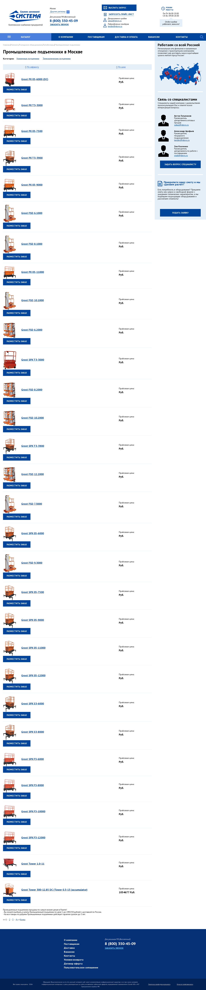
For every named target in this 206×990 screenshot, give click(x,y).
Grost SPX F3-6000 (32, 759)
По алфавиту (33, 67)
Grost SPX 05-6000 (32, 533)
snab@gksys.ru (181, 155)
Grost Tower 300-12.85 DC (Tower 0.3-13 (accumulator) (54, 889)
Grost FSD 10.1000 (32, 300)
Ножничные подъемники (28, 58)
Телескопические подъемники (57, 58)
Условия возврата (73, 959)
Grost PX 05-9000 (31, 184)
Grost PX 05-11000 (32, 272)
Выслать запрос (117, 7)
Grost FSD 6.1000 (31, 213)
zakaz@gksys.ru (115, 21)
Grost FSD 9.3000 (31, 562)
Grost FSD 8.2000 (31, 389)
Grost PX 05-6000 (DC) (34, 79)
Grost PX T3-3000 (32, 105)
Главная (6, 45)
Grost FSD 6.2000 (31, 329)
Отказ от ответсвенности (185, 984)
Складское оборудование (31, 45)
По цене (122, 67)
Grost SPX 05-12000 (33, 675)
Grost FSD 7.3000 (31, 504)
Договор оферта (73, 963)
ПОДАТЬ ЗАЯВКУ (180, 212)
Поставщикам (96, 37)
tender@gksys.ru (115, 26)
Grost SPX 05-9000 (32, 620)
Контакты (182, 37)
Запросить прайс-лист (121, 14)
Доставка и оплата (126, 37)
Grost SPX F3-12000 (33, 837)
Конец (22, 919)
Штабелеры (49, 45)
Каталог (25, 37)
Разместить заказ (17, 89)
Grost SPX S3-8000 (32, 732)
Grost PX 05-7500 (31, 131)
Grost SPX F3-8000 (32, 785)
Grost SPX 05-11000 (33, 647)
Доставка (69, 947)
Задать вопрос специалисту (180, 164)
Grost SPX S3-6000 (32, 703)
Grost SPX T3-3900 (32, 446)
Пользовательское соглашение (81, 967)
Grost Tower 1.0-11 (32, 863)
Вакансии (154, 37)
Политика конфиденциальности (159, 984)
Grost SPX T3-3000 (32, 359)
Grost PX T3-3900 (32, 158)
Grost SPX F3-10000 (33, 811)
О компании (66, 37)
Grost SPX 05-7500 (32, 592)
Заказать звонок (59, 24)
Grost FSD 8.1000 (31, 244)
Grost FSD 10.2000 (32, 417)
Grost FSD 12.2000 (32, 474)
